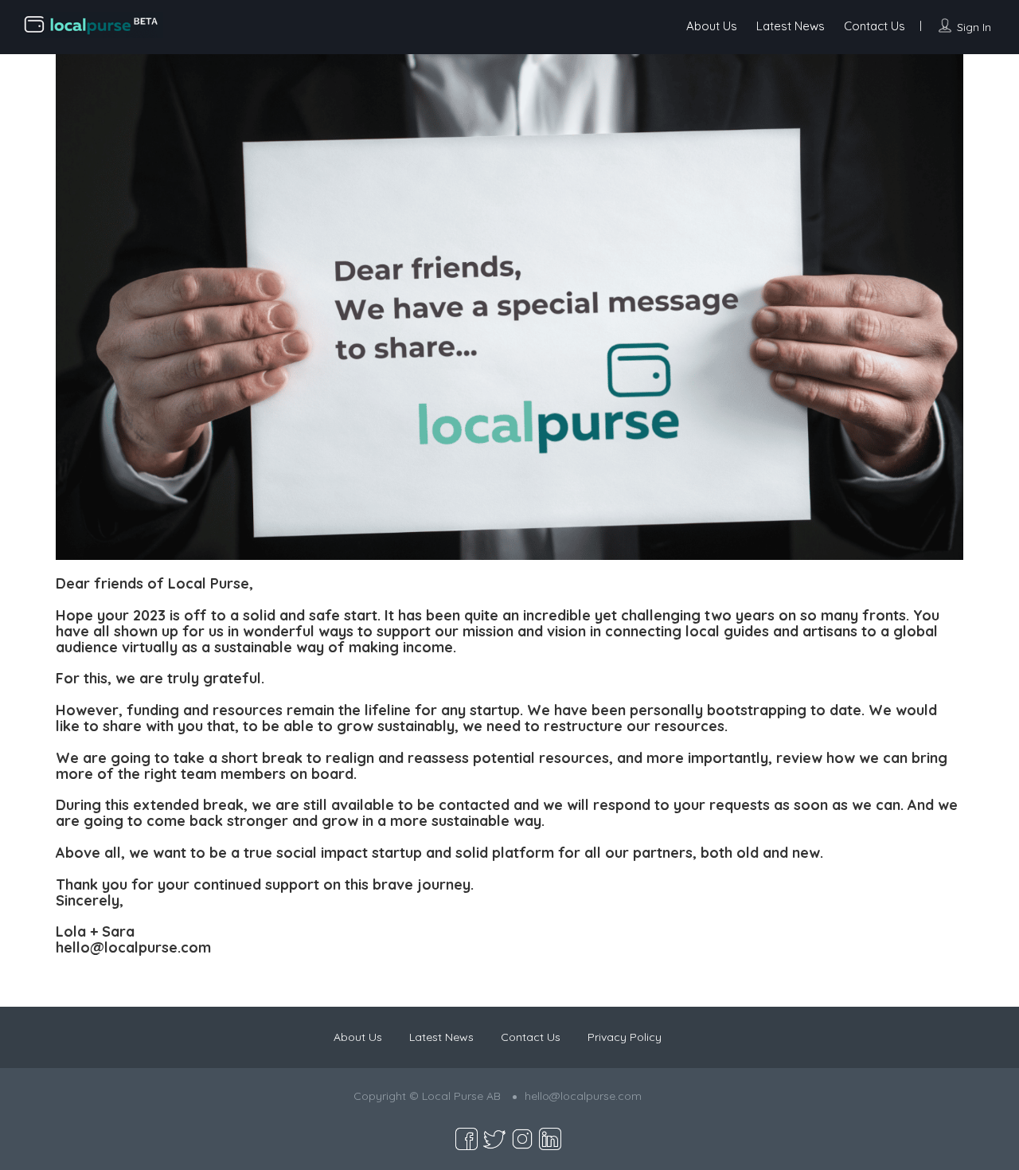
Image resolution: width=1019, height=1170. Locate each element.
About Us (711, 25)
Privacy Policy (625, 1037)
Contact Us (874, 25)
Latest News (790, 25)
